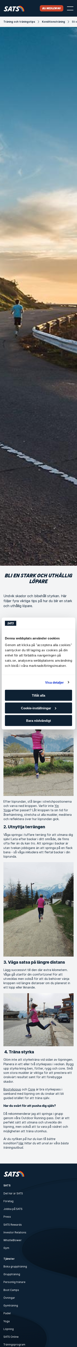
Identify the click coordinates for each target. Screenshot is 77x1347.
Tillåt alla (38, 695)
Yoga (6, 1321)
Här (21, 1143)
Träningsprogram (14, 1344)
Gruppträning (11, 1274)
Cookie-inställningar (36, 708)
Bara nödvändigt (38, 720)
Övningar (9, 1297)
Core (31, 1089)
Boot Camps (11, 1290)
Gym (6, 1248)
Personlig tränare (14, 1282)
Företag (8, 1201)
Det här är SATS (13, 1193)
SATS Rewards (12, 1224)
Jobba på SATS (12, 1209)
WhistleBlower (12, 1240)
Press (7, 1216)
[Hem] (14, 8)
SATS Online (11, 1336)
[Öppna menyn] (70, 8)
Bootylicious (12, 1089)
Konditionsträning (53, 21)
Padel (7, 1313)
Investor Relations (14, 1232)
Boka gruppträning (15, 1266)
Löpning (8, 1329)
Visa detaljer (54, 682)
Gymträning (10, 1305)
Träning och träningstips (19, 21)
